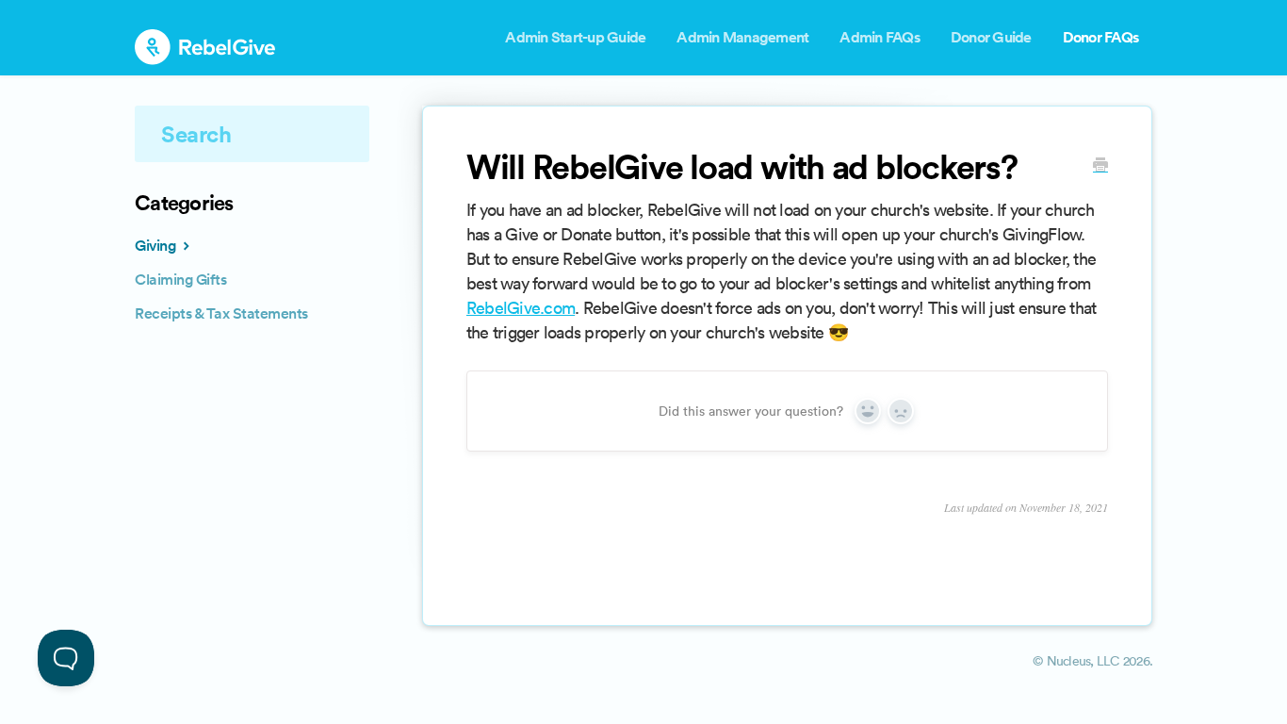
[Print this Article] (1100, 166)
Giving (157, 245)
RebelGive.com (520, 308)
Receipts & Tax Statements (221, 313)
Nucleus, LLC (1083, 660)
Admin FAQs (879, 37)
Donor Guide (991, 37)
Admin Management (742, 37)
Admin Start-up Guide (575, 37)
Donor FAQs (1101, 37)
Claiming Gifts (180, 279)
